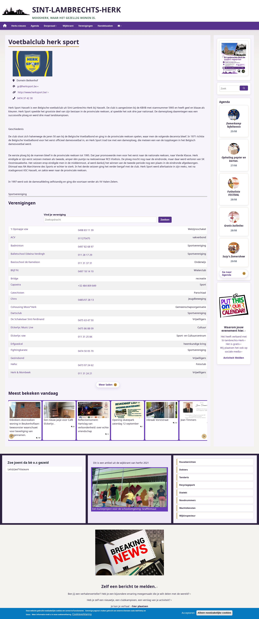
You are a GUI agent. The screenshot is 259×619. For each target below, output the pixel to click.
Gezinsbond (17, 358)
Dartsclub (16, 313)
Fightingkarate (19, 349)
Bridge (14, 278)
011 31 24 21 (85, 373)
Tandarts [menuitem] (184, 477)
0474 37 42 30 (25, 98)
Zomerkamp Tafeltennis (233, 125)
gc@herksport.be (27, 86)
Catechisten (17, 292)
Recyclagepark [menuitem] (187, 484)
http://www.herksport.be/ (32, 92)
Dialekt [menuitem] (183, 492)
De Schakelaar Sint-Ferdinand (27, 319)
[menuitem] (5, 26)
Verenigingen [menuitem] (85, 25)
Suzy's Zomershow (234, 256)
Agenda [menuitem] (35, 25)
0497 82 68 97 (85, 246)
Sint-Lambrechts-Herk (76, 10)
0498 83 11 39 (85, 230)
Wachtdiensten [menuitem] (187, 508)
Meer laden (106, 384)
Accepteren (188, 612)
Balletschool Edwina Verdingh (28, 253)
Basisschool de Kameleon (25, 262)
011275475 (84, 238)
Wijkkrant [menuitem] (68, 25)
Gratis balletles (233, 225)
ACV (13, 237)
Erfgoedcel (17, 343)
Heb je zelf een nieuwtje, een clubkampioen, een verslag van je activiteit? (128, 600)
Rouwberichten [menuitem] (187, 461)
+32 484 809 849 (87, 285)
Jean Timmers (188, 419)
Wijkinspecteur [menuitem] (187, 515)
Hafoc (14, 364)
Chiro (14, 298)
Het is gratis (233, 344)
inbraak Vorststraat (157, 419)
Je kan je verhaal (120, 606)
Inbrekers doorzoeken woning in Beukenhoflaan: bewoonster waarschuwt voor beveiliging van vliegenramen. (25, 427)
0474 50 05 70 (85, 351)
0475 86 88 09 (85, 328)
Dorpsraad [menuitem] (49, 25)
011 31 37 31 (85, 263)
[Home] (16, 10)
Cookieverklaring (82, 614)
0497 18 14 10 (85, 271)
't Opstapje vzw (19, 229)
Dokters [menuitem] (183, 469)
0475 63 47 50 (85, 320)
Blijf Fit (15, 270)
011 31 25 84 (85, 336)
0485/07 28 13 (86, 299)
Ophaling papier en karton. (234, 159)
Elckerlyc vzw (18, 335)
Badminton (17, 245)
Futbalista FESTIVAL (233, 193)
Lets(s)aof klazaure (18, 469)
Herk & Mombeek (21, 372)
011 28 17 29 (85, 254)
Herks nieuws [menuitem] (18, 25)
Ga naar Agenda (227, 273)
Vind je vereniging (55, 214)
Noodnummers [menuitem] (187, 500)
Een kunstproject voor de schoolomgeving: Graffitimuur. (124, 508)
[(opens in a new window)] (233, 305)
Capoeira (16, 284)
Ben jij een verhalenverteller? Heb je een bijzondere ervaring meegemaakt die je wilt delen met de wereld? (128, 593)
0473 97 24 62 (85, 365)
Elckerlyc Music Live (22, 327)
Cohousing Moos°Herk (23, 307)
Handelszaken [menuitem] (105, 25)
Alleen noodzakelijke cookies (214, 612)
